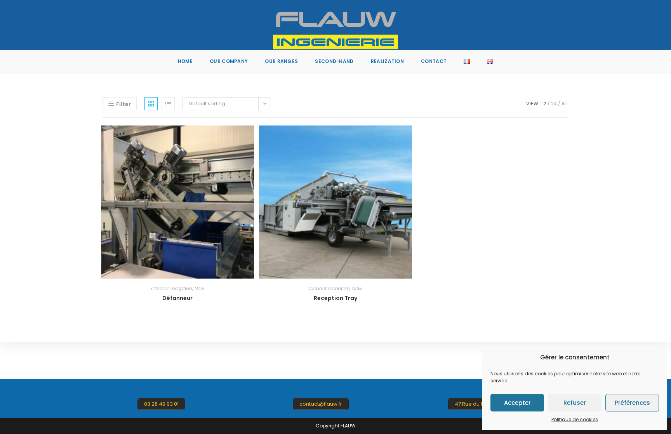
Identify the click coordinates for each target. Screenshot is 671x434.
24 (554, 103)
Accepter (517, 403)
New (199, 288)
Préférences (632, 403)
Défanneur (177, 298)
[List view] (168, 103)
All (564, 103)
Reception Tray (335, 298)
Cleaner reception (171, 288)
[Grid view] (151, 103)
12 (544, 103)
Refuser (574, 403)
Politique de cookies (574, 419)
